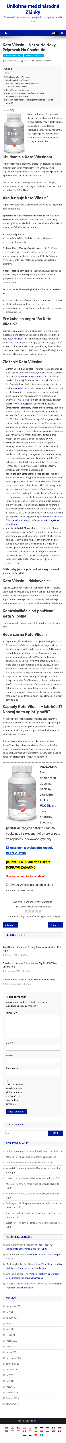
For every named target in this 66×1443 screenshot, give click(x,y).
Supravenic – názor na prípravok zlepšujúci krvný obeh (57, 925)
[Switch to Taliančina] (24, 1431)
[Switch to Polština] (47, 1431)
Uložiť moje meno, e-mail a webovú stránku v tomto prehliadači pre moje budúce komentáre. (14, 1094)
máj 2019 (10, 1387)
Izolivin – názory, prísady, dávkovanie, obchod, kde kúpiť (33, 1178)
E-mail (9, 1055)
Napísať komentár (43, 61)
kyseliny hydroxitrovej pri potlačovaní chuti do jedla (30, 403)
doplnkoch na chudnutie (17, 388)
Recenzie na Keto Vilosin (17, 96)
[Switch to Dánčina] (24, 1427)
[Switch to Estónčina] (42, 1427)
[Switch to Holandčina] (30, 1427)
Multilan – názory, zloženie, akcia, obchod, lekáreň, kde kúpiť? (32, 1186)
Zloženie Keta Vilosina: (16, 87)
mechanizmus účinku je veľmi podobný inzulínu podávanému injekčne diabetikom (34, 520)
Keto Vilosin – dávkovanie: (18, 90)
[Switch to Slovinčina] (30, 1435)
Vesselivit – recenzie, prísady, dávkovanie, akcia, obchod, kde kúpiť (33, 1170)
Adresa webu (12, 1068)
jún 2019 (10, 1381)
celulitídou (17, 338)
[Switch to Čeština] (18, 1427)
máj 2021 (10, 1335)
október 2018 (12, 1404)
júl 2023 (10, 1312)
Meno (9, 1043)
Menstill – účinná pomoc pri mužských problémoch (31, 1157)
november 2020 (13, 1358)
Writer (27, 60)
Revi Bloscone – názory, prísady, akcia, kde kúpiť (29, 1162)
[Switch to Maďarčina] (13, 1431)
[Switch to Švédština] (42, 1435)
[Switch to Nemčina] (59, 1427)
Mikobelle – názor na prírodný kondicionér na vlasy (29, 979)
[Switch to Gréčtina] (7, 1431)
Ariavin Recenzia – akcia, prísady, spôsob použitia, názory (12, 925)
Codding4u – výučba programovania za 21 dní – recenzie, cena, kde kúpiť (34, 1205)
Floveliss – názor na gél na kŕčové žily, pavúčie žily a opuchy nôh (30, 965)
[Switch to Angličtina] (36, 1427)
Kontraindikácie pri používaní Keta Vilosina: (25, 93)
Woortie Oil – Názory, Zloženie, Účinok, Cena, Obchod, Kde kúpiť (34, 1225)
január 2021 (11, 1352)
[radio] (26, 911)
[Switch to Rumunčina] (59, 1431)
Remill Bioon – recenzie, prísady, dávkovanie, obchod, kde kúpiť (32, 949)
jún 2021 (10, 1329)
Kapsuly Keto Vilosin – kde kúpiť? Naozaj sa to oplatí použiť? (29, 101)
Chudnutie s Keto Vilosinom (18, 77)
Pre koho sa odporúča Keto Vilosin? (22, 83)
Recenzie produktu (12, 55)
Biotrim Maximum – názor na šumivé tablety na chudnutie (34, 1151)
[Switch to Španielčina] (36, 1435)
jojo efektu (56, 171)
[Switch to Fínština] (47, 1427)
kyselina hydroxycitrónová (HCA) (33, 376)
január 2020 (11, 1369)
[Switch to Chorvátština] (13, 1427)
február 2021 (12, 1346)
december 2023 (13, 1306)
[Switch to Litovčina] (36, 1431)
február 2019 (12, 1398)
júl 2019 (10, 1375)
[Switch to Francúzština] (53, 1427)
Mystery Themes (43, 1421)
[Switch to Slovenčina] (24, 1435)
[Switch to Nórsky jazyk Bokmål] (42, 1431)
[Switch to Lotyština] (30, 1431)
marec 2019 (12, 1392)
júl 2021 (10, 1323)
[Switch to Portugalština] (53, 1431)
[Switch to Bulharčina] (7, 1427)
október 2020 (12, 1364)
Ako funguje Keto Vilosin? (17, 80)
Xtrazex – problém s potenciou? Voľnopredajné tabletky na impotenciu (33, 1215)
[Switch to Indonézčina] (18, 1431)
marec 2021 (12, 1341)
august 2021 (12, 1318)
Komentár (11, 1013)
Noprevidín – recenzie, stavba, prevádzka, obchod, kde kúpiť (32, 1195)
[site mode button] (55, 33)
